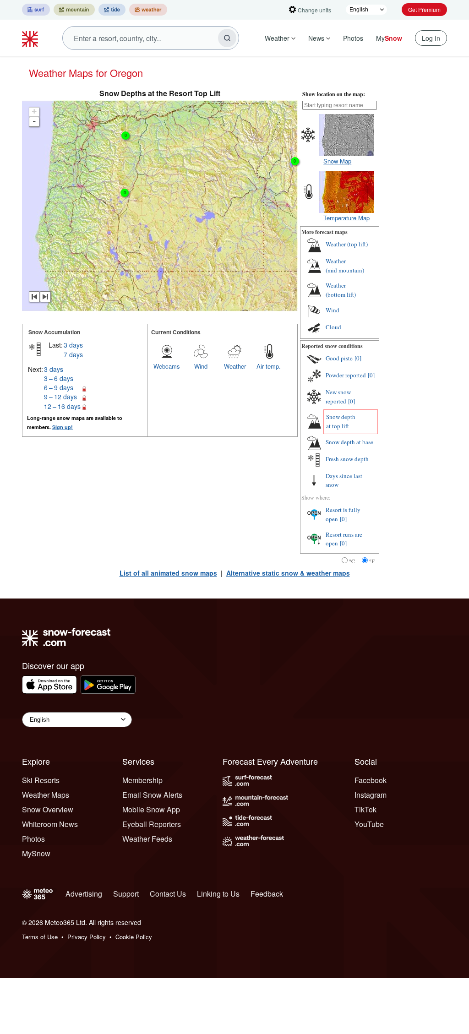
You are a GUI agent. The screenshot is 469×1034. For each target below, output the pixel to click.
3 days (73, 344)
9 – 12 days (60, 396)
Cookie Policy (133, 936)
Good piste (339, 358)
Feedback (267, 893)
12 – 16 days (62, 406)
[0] (357, 358)
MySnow (36, 853)
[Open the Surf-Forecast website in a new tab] (36, 10)
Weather (277, 38)
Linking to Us (218, 893)
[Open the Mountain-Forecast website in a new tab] (74, 10)
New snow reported (338, 396)
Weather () (347, 244)
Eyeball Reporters (151, 824)
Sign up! (62, 427)
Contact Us (168, 893)
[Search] (227, 38)
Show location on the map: (333, 94)
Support (126, 893)
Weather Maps (45, 794)
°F (372, 561)
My (389, 38)
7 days (73, 354)
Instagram (370, 794)
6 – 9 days (58, 387)
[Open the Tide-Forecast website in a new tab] (111, 10)
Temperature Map (346, 217)
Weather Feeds (147, 838)
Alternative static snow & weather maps (288, 572)
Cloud (333, 327)
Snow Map (337, 161)
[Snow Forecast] (31, 38)
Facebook (370, 780)
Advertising (83, 893)
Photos (353, 38)
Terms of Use (40, 936)
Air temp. (268, 366)
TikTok (365, 809)
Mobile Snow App (151, 809)
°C (352, 561)
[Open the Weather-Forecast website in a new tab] (148, 10)
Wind (200, 366)
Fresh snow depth (347, 459)
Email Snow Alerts (152, 794)
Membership (142, 780)
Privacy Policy (86, 936)
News (316, 38)
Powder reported (346, 375)
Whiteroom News (50, 824)
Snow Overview (47, 809)
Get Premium (424, 9)
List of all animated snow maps (168, 572)
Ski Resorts (41, 780)
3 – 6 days (58, 378)
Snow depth (340, 421)
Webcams (166, 366)
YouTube (369, 824)
